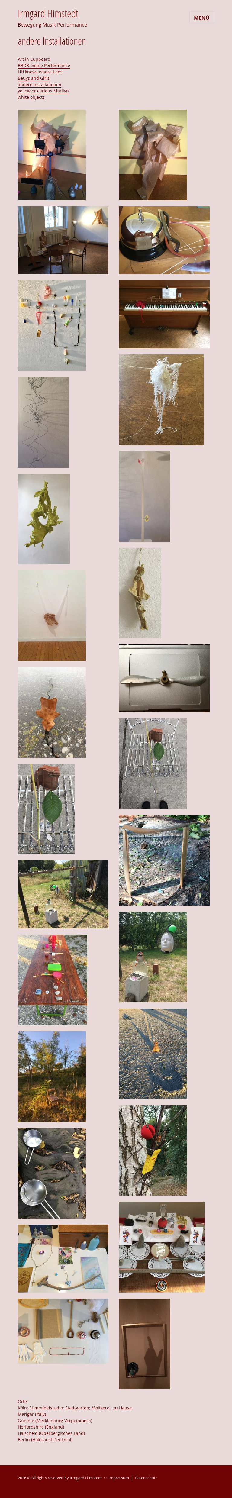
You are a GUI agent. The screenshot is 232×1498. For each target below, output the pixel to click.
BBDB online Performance (44, 65)
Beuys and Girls (34, 78)
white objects (31, 97)
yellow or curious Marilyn (43, 91)
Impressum (118, 1477)
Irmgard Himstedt (48, 13)
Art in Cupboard (34, 59)
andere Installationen (39, 84)
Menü (202, 18)
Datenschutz (146, 1477)
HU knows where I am (40, 72)
